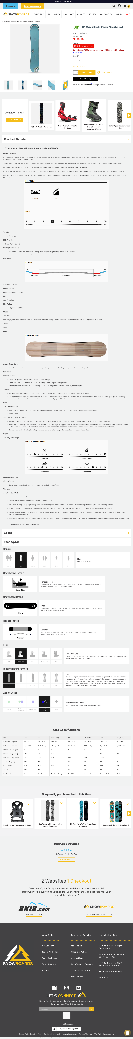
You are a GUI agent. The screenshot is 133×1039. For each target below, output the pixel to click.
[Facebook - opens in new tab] (54, 988)
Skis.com (10, 6)
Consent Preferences (66, 1024)
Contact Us (76, 946)
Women (57, 14)
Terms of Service (85, 1034)
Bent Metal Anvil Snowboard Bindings (17, 825)
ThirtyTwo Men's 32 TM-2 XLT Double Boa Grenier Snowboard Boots (93, 127)
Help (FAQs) (77, 976)
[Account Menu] (119, 6)
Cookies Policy (36, 1034)
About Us (104, 977)
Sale (128, 14)
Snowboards (18, 21)
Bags (72, 14)
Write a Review (66, 860)
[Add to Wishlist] (98, 72)
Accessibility (109, 1034)
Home (3, 21)
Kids (65, 14)
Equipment (39, 14)
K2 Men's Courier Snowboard (41, 127)
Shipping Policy (79, 952)
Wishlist (46, 970)
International (77, 958)
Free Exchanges (50, 958)
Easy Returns (49, 964)
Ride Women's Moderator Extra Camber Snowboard (50, 825)
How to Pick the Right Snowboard (110, 947)
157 (79, 60)
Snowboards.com (32, 6)
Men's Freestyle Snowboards (31, 21)
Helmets (92, 14)
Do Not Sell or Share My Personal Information (60, 1034)
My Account (48, 946)
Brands (119, 14)
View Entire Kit (107, 72)
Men (49, 14)
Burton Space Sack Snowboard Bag (120, 127)
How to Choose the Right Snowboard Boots (112, 955)
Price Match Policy (80, 970)
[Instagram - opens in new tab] (66, 988)
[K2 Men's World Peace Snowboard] (8, 84)
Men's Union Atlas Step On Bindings (67, 127)
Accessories (106, 14)
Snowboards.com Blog (111, 971)
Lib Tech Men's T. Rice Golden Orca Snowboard (83, 825)
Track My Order (50, 952)
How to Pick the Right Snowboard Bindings (110, 964)
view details (77, 52)
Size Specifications (80, 67)
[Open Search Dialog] (113, 6)
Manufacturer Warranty (83, 964)
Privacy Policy (24, 1034)
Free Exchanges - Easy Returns (66, 1)
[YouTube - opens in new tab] (78, 988)
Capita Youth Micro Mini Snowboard (116, 825)
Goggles (81, 14)
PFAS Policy (98, 1034)
